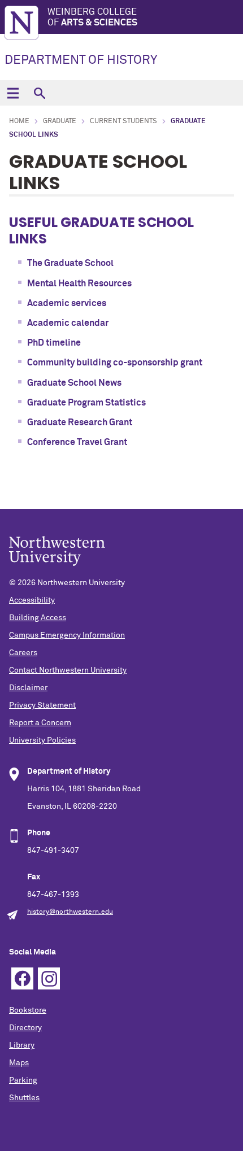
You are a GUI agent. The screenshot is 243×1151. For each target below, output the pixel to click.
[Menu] (12, 93)
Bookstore (27, 1010)
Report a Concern (40, 723)
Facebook (22, 978)
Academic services (66, 303)
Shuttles (24, 1098)
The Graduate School (70, 263)
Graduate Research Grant (79, 422)
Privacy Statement (42, 705)
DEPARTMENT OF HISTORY (81, 60)
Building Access (37, 618)
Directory (25, 1028)
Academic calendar (68, 323)
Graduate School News (74, 382)
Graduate (59, 121)
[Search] (39, 93)
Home (19, 121)
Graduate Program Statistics (86, 402)
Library (21, 1045)
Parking (23, 1080)
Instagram (49, 978)
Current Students (123, 121)
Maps (19, 1063)
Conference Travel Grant (77, 442)
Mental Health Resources (79, 283)
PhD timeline (54, 342)
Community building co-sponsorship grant (114, 362)
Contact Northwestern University (68, 670)
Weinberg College (92, 17)
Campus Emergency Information (67, 635)
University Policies (42, 740)
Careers (23, 653)
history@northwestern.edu (70, 912)
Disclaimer (28, 688)
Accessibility (32, 600)
